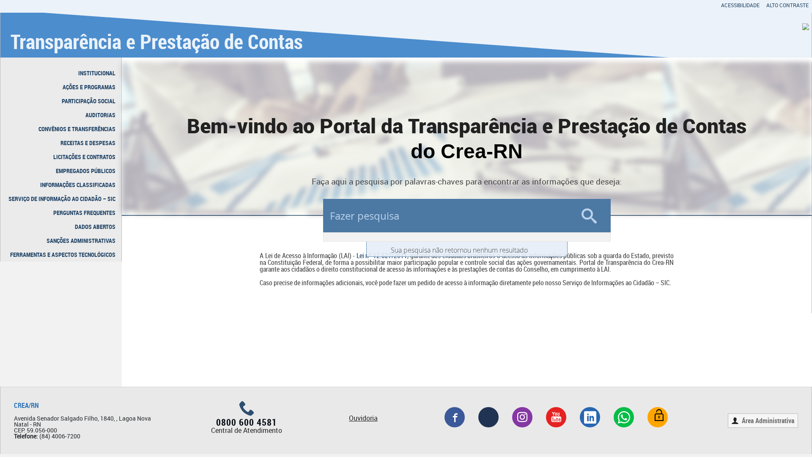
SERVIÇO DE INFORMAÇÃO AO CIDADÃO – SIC (61, 199)
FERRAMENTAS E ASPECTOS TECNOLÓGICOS (62, 255)
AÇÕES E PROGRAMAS (89, 87)
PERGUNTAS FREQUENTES (84, 213)
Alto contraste (787, 5)
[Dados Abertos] (657, 417)
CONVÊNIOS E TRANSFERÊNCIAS (76, 129)
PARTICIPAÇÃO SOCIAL (88, 101)
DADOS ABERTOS (95, 227)
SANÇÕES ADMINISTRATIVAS (81, 241)
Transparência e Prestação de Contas (157, 41)
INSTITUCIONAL (96, 73)
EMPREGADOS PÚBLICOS (85, 171)
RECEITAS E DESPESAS (87, 143)
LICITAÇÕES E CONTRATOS (84, 157)
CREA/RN (26, 405)
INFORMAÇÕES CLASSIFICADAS (77, 185)
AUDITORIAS (100, 115)
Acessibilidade (740, 5)
